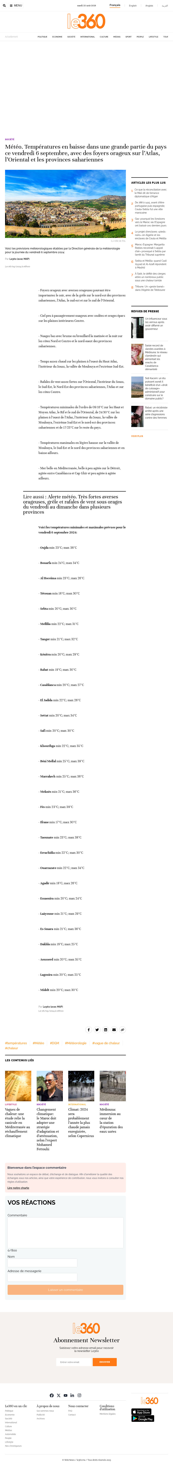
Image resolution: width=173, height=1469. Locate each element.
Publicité (41, 1415)
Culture (104, 37)
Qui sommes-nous (45, 1411)
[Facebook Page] (52, 1395)
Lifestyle (153, 37)
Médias (116, 37)
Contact (72, 1415)
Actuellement (11, 37)
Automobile (10, 1434)
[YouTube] (66, 1395)
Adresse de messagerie (24, 1271)
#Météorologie (75, 1043)
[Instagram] (79, 1395)
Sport (129, 37)
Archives (41, 1418)
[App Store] (141, 1411)
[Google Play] (142, 1418)
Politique (42, 37)
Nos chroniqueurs (13, 1446)
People (140, 37)
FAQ (70, 1411)
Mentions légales (108, 1414)
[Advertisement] (86, 84)
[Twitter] (59, 1395)
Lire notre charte (18, 1188)
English (133, 5)
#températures (16, 1043)
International (87, 37)
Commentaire (17, 1215)
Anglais (149, 5)
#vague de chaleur (106, 1043)
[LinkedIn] (72, 1395)
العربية (165, 5)
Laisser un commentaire (65, 1290)
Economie (57, 37)
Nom (11, 1256)
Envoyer (105, 1362)
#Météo (38, 1043)
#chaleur (11, 1048)
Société (71, 37)
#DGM (54, 1043)
